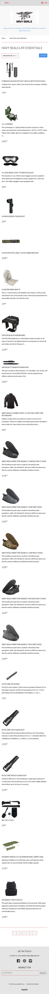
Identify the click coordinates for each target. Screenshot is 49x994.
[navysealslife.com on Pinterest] (24, 962)
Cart (45, 3)
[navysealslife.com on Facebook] (18, 962)
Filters (43, 55)
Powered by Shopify (32, 984)
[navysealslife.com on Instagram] (30, 962)
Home (3, 38)
